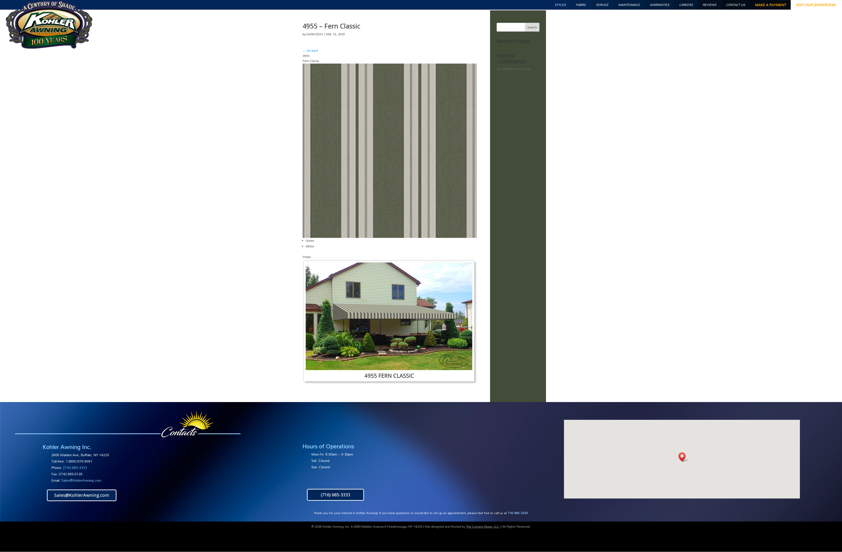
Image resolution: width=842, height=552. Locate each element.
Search (532, 27)
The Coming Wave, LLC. (483, 526)
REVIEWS (709, 5)
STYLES (560, 5)
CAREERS (686, 5)
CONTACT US (735, 5)
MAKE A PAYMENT (770, 4)
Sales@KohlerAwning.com (81, 480)
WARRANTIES (659, 5)
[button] (683, 457)
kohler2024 (315, 34)
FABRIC (581, 5)
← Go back (310, 50)
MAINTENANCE (629, 5)
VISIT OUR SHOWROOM (815, 4)
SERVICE (602, 5)
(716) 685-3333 (335, 495)
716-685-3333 (518, 513)
